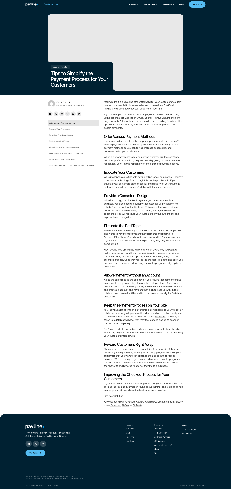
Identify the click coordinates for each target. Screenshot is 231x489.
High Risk (130, 441)
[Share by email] (73, 113)
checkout (160, 316)
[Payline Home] (32, 4)
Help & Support (160, 433)
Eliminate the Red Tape (59, 141)
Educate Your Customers (59, 129)
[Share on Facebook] (67, 113)
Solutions (132, 4)
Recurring (130, 437)
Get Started (197, 4)
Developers (167, 4)
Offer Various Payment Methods (62, 123)
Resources (159, 429)
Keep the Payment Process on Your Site (66, 153)
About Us (158, 449)
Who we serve (149, 4)
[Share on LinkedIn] (50, 113)
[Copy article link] (79, 113)
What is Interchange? (163, 445)
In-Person (130, 429)
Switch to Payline (189, 429)
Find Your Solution (113, 396)
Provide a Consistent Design (61, 135)
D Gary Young (144, 117)
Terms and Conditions (187, 485)
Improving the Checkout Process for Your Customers (71, 165)
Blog (156, 453)
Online (129, 433)
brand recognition (122, 217)
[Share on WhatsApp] (61, 113)
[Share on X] (56, 113)
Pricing (182, 4)
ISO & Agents (159, 441)
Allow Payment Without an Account (64, 147)
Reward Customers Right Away (62, 159)
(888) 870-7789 (51, 4)
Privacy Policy (201, 485)
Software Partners (162, 437)
